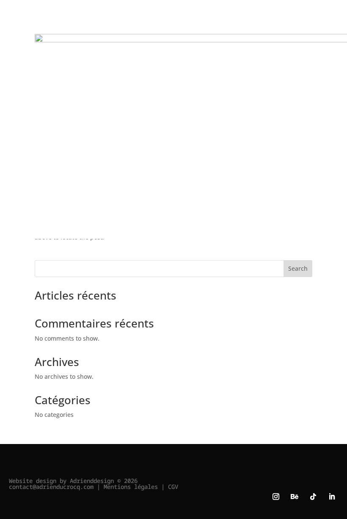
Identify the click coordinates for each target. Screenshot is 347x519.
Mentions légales (131, 487)
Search (298, 268)
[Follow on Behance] (294, 496)
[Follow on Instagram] (276, 496)
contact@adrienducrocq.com (51, 487)
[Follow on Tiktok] (313, 496)
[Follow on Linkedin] (332, 496)
